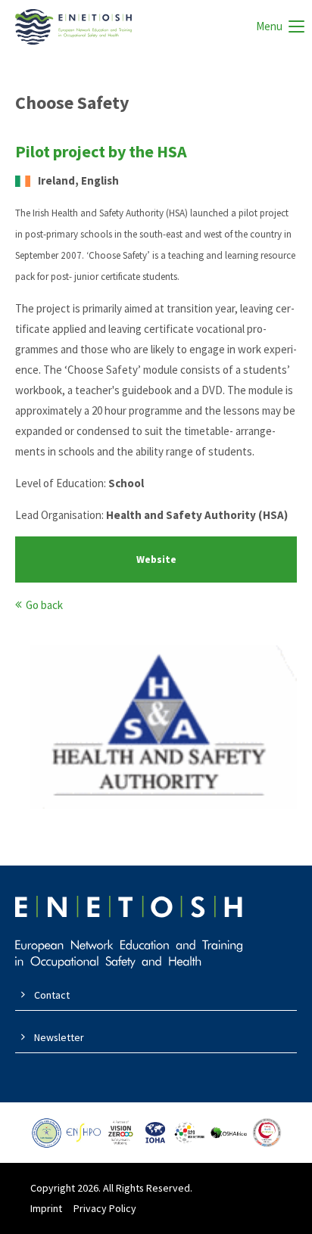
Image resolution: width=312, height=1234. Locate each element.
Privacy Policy (104, 1208)
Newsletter (59, 1037)
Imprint (46, 1208)
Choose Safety (72, 102)
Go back (44, 605)
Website (156, 559)
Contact (52, 995)
